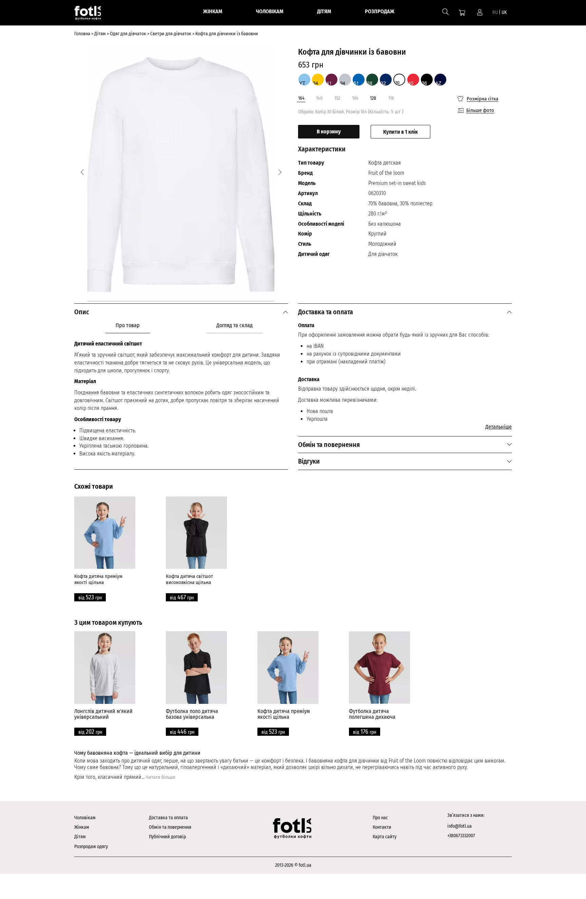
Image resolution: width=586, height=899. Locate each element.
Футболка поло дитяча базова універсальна (192, 714)
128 (373, 98)
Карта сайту (384, 837)
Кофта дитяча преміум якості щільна (98, 579)
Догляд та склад (234, 325)
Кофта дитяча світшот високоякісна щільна (189, 579)
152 (337, 98)
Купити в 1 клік (400, 132)
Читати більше (160, 777)
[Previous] (82, 172)
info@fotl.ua (459, 826)
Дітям (80, 837)
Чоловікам (85, 818)
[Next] (280, 172)
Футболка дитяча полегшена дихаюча (372, 714)
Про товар (128, 325)
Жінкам (81, 827)
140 (319, 98)
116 (391, 98)
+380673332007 (461, 836)
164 (301, 98)
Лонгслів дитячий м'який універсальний (103, 714)
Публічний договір (167, 837)
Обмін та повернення (170, 827)
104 (355, 98)
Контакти (382, 827)
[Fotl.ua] (95, 14)
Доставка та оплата (168, 818)
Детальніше (498, 427)
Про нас (380, 818)
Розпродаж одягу (91, 846)
